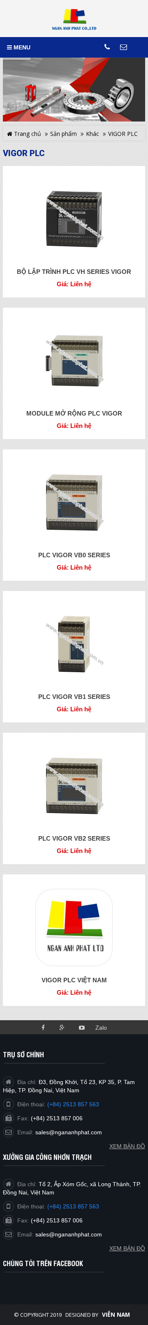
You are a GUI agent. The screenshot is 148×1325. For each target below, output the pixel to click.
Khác (92, 134)
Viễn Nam (116, 1314)
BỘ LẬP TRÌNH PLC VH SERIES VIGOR (74, 271)
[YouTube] (81, 1027)
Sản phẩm (63, 134)
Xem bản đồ (127, 1248)
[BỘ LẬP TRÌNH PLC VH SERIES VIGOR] (74, 218)
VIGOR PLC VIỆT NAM (74, 980)
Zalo (101, 1028)
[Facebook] (43, 1027)
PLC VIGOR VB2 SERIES (74, 838)
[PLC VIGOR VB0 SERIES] (74, 502)
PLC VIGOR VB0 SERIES (74, 555)
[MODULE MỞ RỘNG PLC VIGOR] (74, 360)
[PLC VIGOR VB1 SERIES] (74, 644)
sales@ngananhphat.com (68, 1234)
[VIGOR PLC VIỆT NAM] (74, 927)
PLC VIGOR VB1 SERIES (74, 696)
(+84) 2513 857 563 (73, 1206)
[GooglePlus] (62, 1027)
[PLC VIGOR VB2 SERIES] (74, 785)
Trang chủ (26, 134)
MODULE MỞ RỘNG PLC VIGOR (74, 413)
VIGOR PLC (123, 134)
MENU (21, 47)
